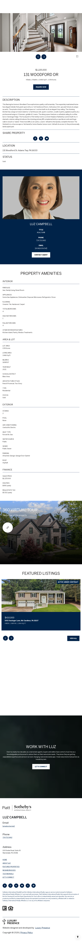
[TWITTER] (28, 886)
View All (73, 638)
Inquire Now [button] (41, 87)
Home (5, 860)
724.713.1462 (41, 240)
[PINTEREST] (33, 886)
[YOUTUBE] (22, 886)
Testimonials (8, 874)
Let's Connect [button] (41, 766)
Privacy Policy (26, 932)
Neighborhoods (9, 870)
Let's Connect (8, 877)
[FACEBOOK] (5, 886)
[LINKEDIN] (16, 886)
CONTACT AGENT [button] (41, 255)
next (43, 56)
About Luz (7, 863)
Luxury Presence (42, 928)
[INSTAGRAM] (10, 886)
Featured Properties (11, 867)
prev (38, 56)
